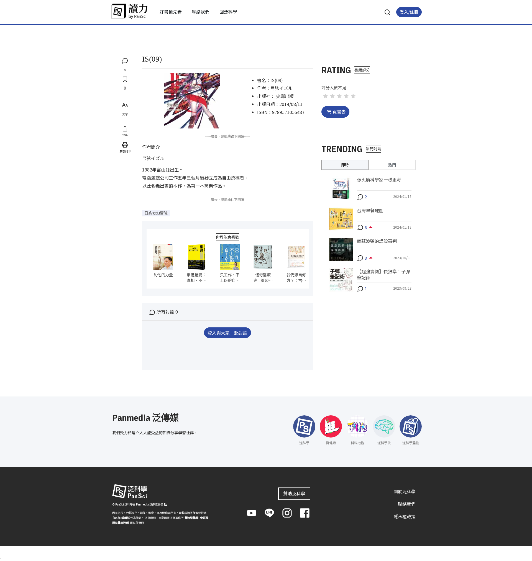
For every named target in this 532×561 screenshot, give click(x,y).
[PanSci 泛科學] (129, 11)
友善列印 (125, 151)
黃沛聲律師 (191, 517)
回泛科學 (228, 11)
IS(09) (276, 80)
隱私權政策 (404, 516)
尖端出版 (285, 96)
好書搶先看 (171, 11)
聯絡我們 (200, 11)
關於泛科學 (404, 491)
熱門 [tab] (392, 165)
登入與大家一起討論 (227, 332)
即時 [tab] (345, 165)
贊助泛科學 (294, 493)
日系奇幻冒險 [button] (156, 213)
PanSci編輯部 (121, 517)
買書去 (339, 111)
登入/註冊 (409, 12)
